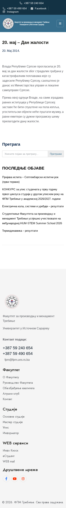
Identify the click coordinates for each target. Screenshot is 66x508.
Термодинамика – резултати (20, 230)
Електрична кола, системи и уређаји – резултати (33, 206)
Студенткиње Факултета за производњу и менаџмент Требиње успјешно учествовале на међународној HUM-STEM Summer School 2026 (32, 218)
